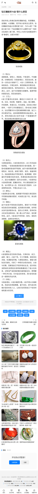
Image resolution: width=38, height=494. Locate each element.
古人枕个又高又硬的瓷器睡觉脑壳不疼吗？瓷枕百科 (10, 366)
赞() (25, 14)
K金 (5, 311)
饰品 (26, 315)
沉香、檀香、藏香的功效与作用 (9, 323)
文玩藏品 (26, 491)
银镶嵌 (20, 315)
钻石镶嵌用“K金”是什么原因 (14, 12)
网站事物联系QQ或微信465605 (26, 477)
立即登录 (14, 462)
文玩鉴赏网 (19, 2)
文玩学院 (4, 7)
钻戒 (32, 311)
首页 (4, 491)
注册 (25, 462)
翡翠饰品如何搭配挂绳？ (27, 442)
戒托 (19, 311)
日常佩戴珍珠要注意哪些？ (29, 323)
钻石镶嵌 (12, 315)
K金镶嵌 (12, 311)
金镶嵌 (25, 311)
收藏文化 (19, 491)
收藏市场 (34, 491)
